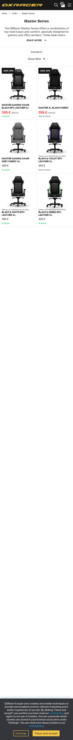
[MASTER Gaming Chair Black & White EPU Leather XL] (18, 200)
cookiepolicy (56, 713)
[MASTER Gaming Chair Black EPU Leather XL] (18, 93)
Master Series (28, 13)
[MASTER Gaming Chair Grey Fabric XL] (18, 146)
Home (4, 13)
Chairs (14, 13)
